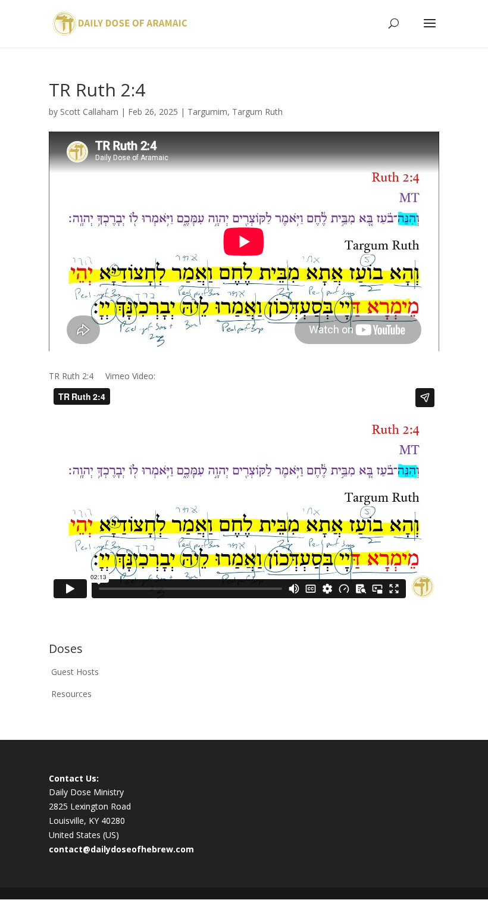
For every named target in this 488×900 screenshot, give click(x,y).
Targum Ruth (257, 111)
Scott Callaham (89, 111)
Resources (71, 693)
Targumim (207, 111)
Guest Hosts (75, 671)
